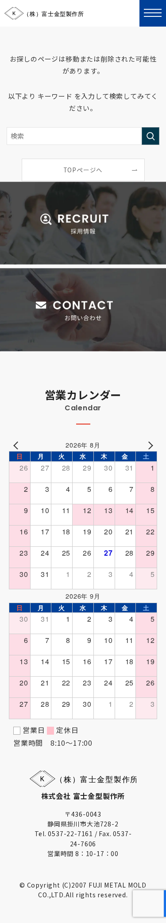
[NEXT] (148, 445)
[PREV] (17, 445)
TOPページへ (83, 169)
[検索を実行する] (150, 136)
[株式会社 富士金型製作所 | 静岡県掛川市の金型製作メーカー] (44, 13)
